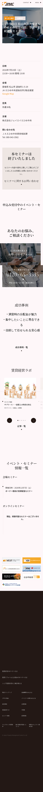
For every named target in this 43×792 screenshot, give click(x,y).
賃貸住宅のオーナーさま (10, 671)
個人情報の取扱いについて (21, 725)
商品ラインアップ (7, 692)
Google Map (8, 93)
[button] (19, 420)
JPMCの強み (5, 698)
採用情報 (24, 715)
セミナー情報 (5, 715)
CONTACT (26, 2)
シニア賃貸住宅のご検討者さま (12, 683)
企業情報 (24, 704)
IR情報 (23, 710)
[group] (22, 393)
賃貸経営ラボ (5, 710)
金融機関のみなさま (27, 692)
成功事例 (4, 704)
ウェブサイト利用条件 (7, 725)
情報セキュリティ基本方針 (34, 725)
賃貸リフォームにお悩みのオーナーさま (14, 677)
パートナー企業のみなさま (29, 698)
